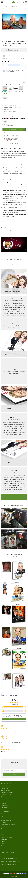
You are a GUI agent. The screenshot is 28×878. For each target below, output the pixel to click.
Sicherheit (3, 828)
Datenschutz (4, 822)
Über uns (3, 813)
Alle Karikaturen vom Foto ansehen (14, 497)
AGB (2, 818)
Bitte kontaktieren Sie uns (7, 233)
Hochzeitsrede (4, 805)
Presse (2, 843)
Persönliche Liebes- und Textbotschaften (10, 799)
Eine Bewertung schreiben (14, 719)
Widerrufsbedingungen (6, 820)
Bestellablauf (4, 831)
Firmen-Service (4, 839)
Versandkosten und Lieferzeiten (8, 824)
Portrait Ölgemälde (5, 790)
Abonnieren (14, 774)
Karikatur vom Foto (5, 786)
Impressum (3, 816)
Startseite (6, 6)
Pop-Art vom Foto (5, 788)
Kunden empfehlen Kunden (7, 852)
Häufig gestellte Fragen (6, 837)
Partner (3, 841)
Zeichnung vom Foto (6, 796)
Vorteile (3, 848)
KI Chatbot (3, 803)
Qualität (3, 826)
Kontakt (3, 850)
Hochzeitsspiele (4, 801)
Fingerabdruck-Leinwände (7, 792)
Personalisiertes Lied (6, 794)
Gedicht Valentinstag (6, 807)
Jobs (2, 845)
